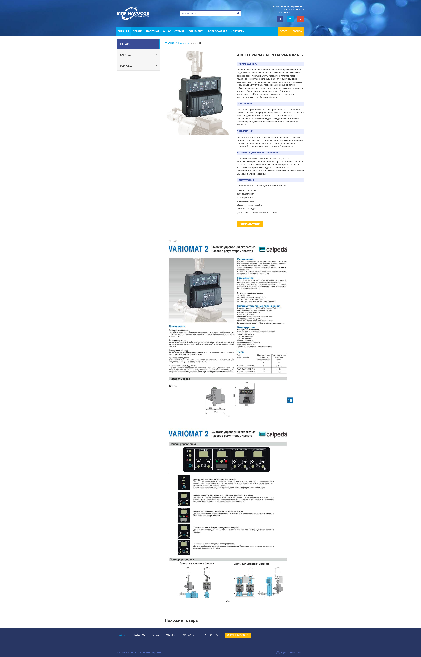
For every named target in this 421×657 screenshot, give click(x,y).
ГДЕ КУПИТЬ (196, 31)
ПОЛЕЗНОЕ (153, 31)
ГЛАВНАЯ (123, 31)
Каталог (182, 43)
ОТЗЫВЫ (179, 31)
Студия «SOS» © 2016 (291, 652)
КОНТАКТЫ (238, 31)
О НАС (167, 31)
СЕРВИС (138, 31)
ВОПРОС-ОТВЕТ (217, 31)
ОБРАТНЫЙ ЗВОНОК (291, 31)
